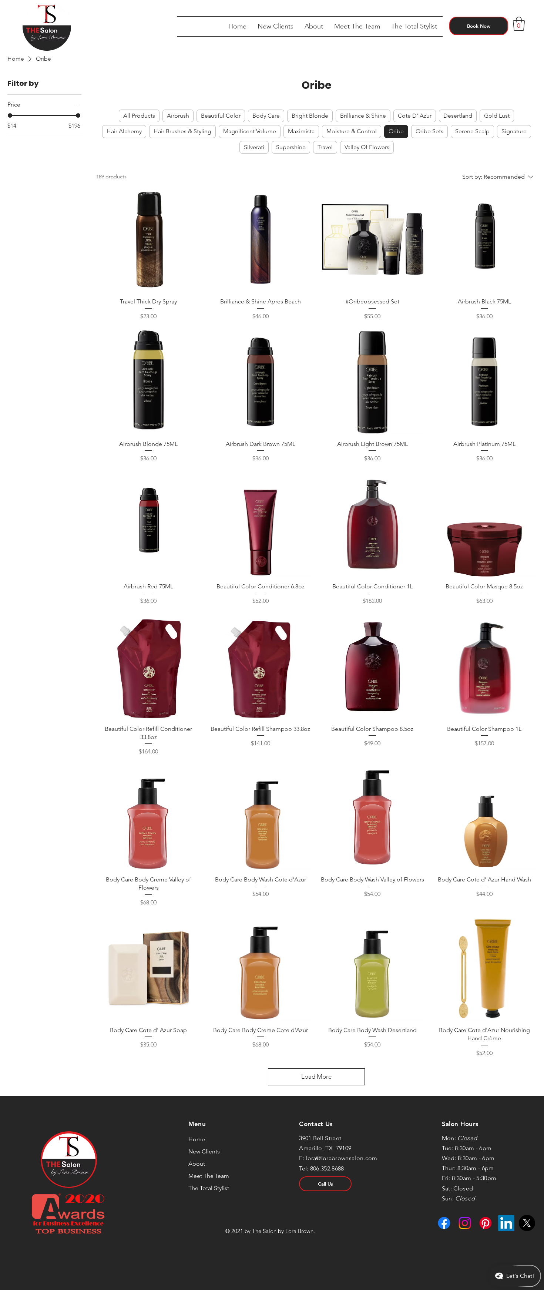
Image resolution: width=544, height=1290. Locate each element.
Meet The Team (208, 1175)
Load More (316, 1076)
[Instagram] (465, 1223)
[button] (314, 26)
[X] (527, 1223)
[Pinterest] (485, 1223)
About (196, 1163)
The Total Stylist (208, 1188)
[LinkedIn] (506, 1223)
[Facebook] (444, 1223)
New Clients (204, 1151)
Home (196, 1139)
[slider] (10, 115)
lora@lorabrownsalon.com (341, 1158)
